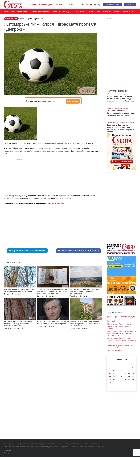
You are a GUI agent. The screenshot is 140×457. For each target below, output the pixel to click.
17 (110, 376)
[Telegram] (99, 4)
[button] (83, 4)
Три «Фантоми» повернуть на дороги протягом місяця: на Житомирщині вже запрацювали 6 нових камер (121, 340)
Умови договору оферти (13, 450)
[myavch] (20, 123)
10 (110, 373)
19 (117, 376)
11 (114, 373)
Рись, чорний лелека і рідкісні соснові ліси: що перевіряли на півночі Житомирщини (84, 291)
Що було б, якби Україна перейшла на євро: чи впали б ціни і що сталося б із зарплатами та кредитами (52, 291)
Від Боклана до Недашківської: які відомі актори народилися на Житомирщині (53, 322)
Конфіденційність (10, 453)
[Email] (87, 4)
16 (133, 373)
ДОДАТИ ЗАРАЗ (72, 101)
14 (125, 373)
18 (114, 376)
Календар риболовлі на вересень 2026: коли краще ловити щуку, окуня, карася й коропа (120, 128)
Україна (125, 94)
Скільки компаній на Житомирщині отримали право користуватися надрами (121, 113)
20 (121, 376)
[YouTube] (91, 4)
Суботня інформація (114, 94)
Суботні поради (112, 122)
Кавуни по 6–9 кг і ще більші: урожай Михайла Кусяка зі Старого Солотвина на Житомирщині (85, 323)
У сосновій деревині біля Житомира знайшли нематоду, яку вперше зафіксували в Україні (18, 323)
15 (129, 373)
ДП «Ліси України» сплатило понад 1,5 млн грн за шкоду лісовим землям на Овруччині (120, 98)
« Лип (111, 388)
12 (117, 373)
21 (125, 376)
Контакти (69, 5)
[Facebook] (95, 4)
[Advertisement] (53, 176)
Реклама (59, 5)
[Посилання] (13, 5)
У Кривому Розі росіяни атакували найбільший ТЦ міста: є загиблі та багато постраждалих (119, 348)
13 (121, 373)
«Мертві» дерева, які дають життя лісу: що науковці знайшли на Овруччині (19, 290)
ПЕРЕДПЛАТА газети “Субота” (41, 5)
